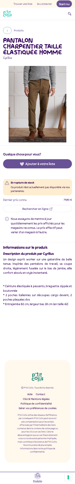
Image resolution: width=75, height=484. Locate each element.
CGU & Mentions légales (36, 399)
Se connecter (44, 4)
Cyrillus (7, 57)
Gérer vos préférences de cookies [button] (38, 408)
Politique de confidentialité (36, 403)
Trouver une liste (22, 4)
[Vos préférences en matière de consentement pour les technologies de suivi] (68, 477)
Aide (29, 394)
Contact (40, 394)
